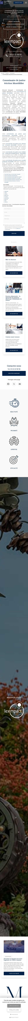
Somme (5, 202)
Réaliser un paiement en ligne (14, 27)
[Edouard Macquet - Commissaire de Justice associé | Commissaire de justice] (1, 2)
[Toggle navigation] (26, 2)
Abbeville (6, 191)
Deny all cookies (14, 1010)
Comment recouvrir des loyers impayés (12, 174)
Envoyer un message (14, 373)
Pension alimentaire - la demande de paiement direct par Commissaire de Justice (14, 298)
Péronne (6, 199)
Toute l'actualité (14, 975)
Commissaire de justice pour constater (12, 178)
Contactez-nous (18, 2)
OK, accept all (14, 1005)
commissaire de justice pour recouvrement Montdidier (14, 134)
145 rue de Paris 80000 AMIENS (14, 67)
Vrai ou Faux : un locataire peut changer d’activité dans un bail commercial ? (13, 960)
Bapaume (6, 195)
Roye (5, 200)
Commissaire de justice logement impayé (12, 177)
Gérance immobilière (14, 21)
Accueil (2, 73)
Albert (5, 192)
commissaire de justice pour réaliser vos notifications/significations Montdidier (14, 152)
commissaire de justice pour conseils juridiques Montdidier (14, 161)
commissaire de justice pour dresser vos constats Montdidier (14, 144)
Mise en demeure (11, 259)
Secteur (7, 73)
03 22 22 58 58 (14, 66)
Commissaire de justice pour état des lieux (13, 179)
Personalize (14, 1014)
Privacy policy (14, 1017)
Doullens (6, 196)
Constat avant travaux (12, 337)
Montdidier (12, 73)
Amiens (6, 194)
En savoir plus (14, 273)
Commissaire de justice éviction (10, 175)
